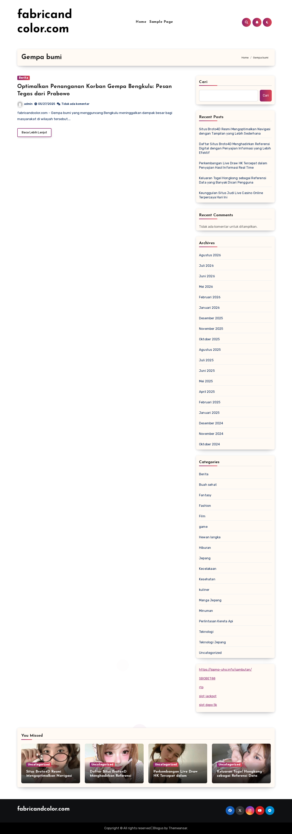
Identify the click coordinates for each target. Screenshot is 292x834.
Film (202, 516)
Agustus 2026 (210, 255)
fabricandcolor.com (43, 809)
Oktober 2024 (209, 444)
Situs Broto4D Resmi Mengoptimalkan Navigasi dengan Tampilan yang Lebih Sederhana (235, 131)
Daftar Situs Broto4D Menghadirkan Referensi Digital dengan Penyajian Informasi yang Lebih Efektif (235, 148)
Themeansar (178, 828)
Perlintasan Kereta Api (216, 621)
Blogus (158, 828)
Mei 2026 (206, 287)
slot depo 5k (208, 705)
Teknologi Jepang (212, 642)
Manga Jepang (210, 600)
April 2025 (207, 392)
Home (141, 22)
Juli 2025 (206, 360)
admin (28, 104)
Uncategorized (210, 653)
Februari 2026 (210, 297)
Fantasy (205, 495)
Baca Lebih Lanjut (34, 132)
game (203, 527)
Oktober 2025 (209, 339)
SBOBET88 (207, 678)
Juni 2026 (207, 276)
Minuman (206, 611)
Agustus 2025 (210, 350)
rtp (201, 687)
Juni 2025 (207, 371)
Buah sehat (208, 485)
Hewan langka (209, 537)
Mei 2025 (206, 381)
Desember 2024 (211, 423)
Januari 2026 (209, 308)
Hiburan (205, 548)
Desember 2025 (211, 318)
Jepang (205, 558)
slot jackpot (208, 696)
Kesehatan (207, 579)
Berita (23, 77)
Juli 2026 (206, 266)
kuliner (204, 590)
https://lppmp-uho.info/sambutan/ (225, 669)
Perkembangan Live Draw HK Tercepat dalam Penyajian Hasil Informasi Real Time (233, 165)
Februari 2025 (209, 402)
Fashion (205, 506)
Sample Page (161, 22)
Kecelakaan (207, 569)
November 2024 (211, 434)
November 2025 (211, 329)
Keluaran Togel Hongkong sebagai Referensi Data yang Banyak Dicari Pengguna (232, 180)
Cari (203, 82)
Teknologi (206, 632)
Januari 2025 (209, 413)
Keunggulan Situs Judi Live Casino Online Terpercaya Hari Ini (231, 195)
